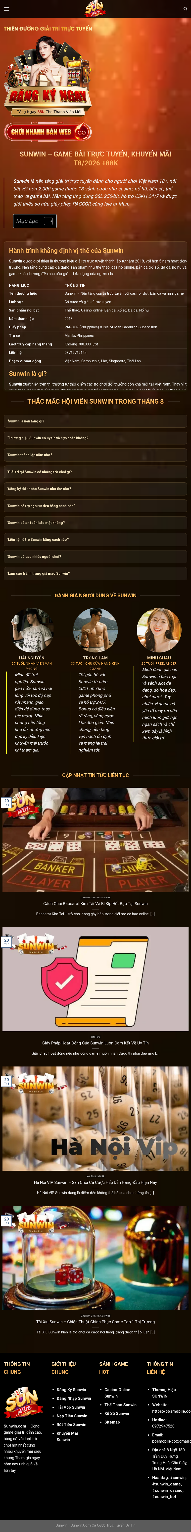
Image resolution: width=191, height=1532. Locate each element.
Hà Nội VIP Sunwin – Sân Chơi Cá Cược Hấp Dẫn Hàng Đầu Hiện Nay (95, 1182)
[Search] (185, 9)
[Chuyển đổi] (8, 420)
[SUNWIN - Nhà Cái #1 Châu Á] (95, 9)
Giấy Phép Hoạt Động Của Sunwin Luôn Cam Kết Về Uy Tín (95, 1043)
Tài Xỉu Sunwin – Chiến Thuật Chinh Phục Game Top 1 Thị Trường (95, 1322)
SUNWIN (159, 1396)
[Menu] (7, 9)
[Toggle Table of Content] (45, 221)
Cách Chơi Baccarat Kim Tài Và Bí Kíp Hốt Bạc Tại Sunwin (95, 903)
